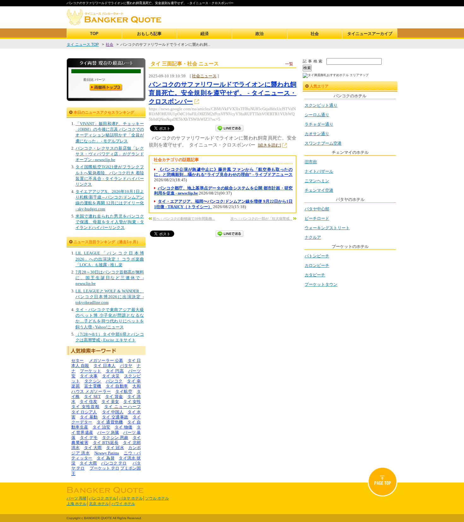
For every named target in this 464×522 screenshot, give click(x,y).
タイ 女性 (132, 401)
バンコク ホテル (102, 498)
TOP (94, 33)
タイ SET (92, 396)
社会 (315, 33)
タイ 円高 (115, 371)
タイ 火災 (111, 376)
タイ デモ (89, 437)
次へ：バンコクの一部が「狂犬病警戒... (261, 218)
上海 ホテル (76, 503)
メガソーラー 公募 (106, 360)
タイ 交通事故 (115, 417)
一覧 (289, 64)
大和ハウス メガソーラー (106, 388)
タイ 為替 (106, 458)
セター (77, 360)
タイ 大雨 (93, 447)
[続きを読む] (269, 145)
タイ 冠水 (115, 447)
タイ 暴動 (89, 417)
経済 (204, 33)
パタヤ (126, 365)
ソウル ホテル (157, 498)
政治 (259, 33)
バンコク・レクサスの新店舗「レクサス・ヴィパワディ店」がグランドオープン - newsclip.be (109, 154)
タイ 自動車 (117, 386)
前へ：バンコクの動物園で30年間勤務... (184, 218)
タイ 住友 (88, 401)
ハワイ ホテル (123, 503)
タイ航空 (123, 391)
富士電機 (92, 386)
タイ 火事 (89, 376)
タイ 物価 (124, 427)
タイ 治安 (101, 427)
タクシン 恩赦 (115, 437)
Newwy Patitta (106, 453)
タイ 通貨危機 (110, 422)
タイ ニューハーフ (122, 406)
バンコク (114, 381)
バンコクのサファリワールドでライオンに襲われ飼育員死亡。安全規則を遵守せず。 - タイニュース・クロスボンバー (222, 93)
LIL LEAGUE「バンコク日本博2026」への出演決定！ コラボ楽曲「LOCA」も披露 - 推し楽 (109, 259)
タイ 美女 (110, 401)
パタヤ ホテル (131, 498)
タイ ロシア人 (84, 412)
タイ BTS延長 (106, 442)
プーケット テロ (104, 468)
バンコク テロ (114, 463)
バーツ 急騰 (108, 432)
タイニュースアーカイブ (369, 33)
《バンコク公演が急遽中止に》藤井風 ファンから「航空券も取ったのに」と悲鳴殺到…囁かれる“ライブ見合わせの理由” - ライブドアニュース (223, 172)
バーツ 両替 (76, 498)
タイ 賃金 (114, 396)
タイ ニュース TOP (83, 44)
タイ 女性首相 (85, 406)
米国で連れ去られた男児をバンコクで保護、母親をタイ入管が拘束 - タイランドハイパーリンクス (109, 222)
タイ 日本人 (104, 365)
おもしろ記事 (149, 33)
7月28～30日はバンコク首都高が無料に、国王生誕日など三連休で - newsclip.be (109, 278)
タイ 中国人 (112, 412)
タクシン (92, 381)
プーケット (90, 371)
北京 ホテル (99, 503)
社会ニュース (204, 76)
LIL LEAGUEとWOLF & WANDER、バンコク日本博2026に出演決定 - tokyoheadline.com (109, 297)
